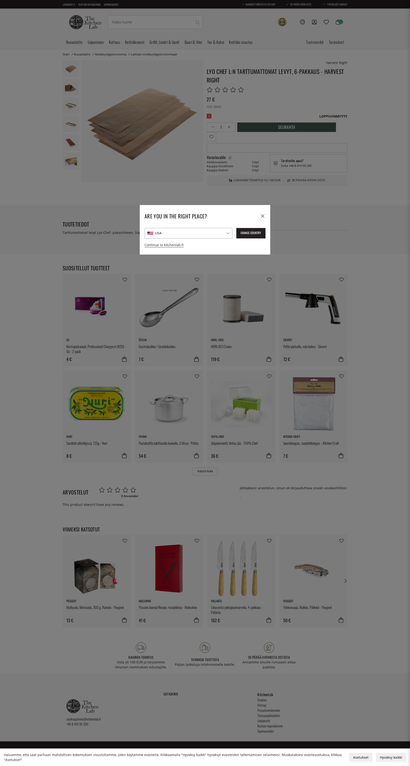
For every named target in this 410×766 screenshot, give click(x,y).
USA (158, 233)
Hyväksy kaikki (391, 757)
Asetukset (360, 757)
